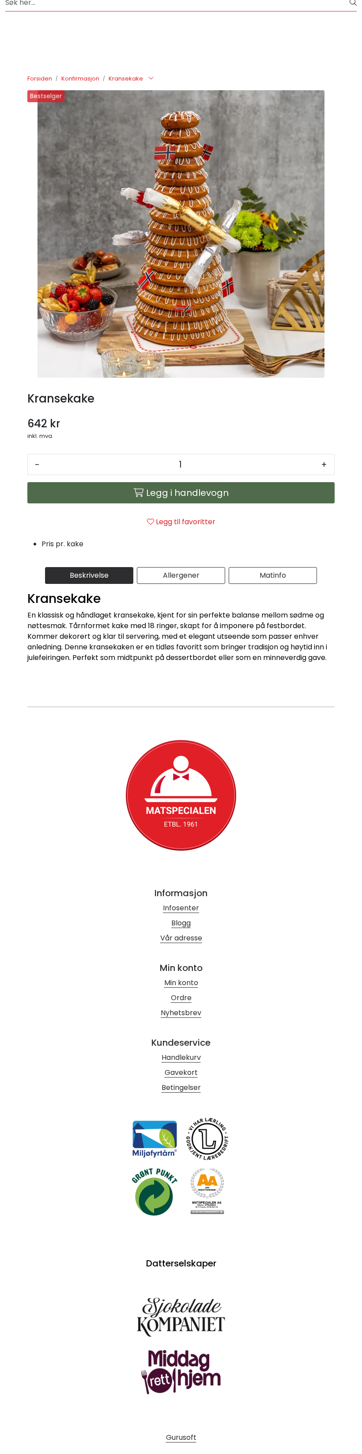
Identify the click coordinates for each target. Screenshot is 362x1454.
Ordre (181, 998)
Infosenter (181, 908)
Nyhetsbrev (181, 1013)
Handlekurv (181, 1057)
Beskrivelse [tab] (89, 575)
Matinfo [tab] (273, 575)
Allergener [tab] (181, 575)
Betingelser (181, 1087)
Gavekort (181, 1072)
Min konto (181, 983)
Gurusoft (181, 1437)
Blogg (181, 923)
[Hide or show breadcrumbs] (151, 78)
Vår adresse (181, 938)
